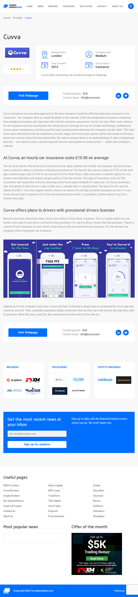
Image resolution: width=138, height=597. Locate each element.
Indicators (99, 511)
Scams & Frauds (12, 506)
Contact (102, 6)
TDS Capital (54, 500)
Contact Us (9, 511)
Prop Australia (56, 516)
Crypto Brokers (11, 495)
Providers (69, 6)
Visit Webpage (28, 95)
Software (98, 506)
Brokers (53, 6)
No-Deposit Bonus (13, 500)
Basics (97, 500)
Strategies (99, 516)
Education (86, 6)
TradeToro (54, 495)
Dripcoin (53, 511)
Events (96, 485)
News (40, 6)
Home (29, 6)
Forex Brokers (11, 490)
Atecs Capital (55, 485)
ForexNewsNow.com (41, 590)
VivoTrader (54, 506)
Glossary (98, 495)
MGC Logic (54, 490)
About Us (117, 6)
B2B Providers (11, 485)
